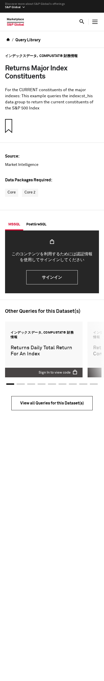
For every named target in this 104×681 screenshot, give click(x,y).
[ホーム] (15, 23)
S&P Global (12, 7)
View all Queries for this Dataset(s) (52, 403)
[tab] (14, 224)
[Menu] (94, 21)
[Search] (81, 21)
